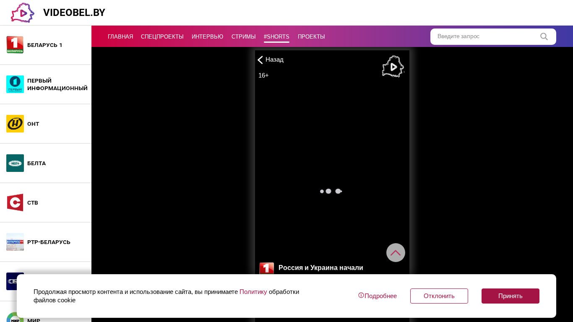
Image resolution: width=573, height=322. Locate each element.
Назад (275, 59)
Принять (510, 295)
